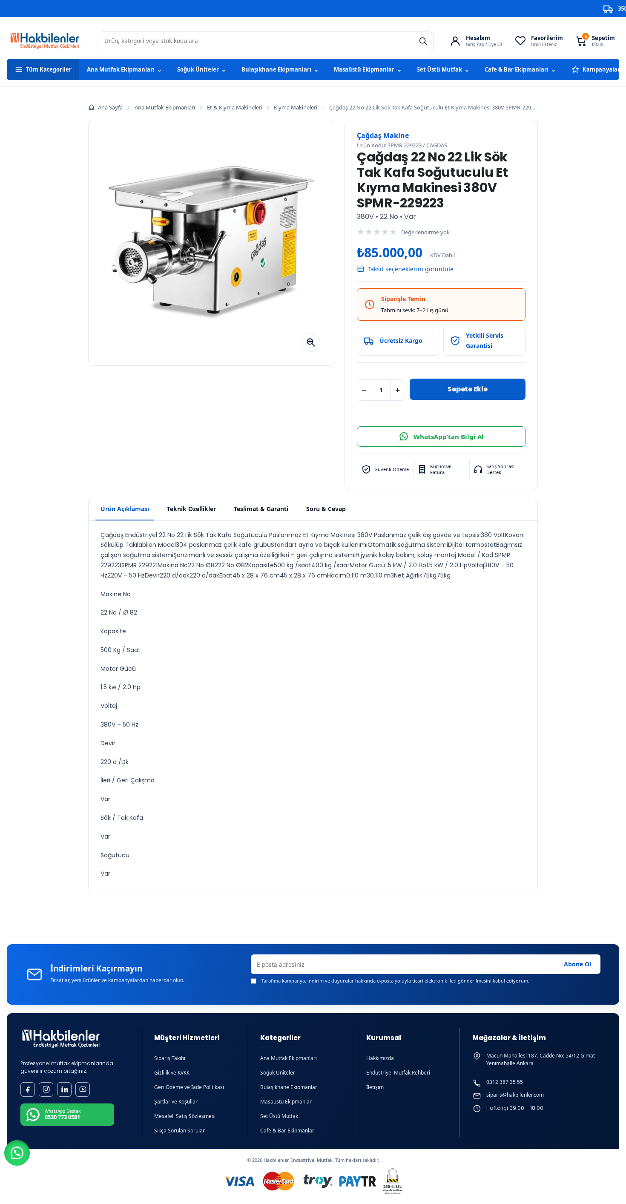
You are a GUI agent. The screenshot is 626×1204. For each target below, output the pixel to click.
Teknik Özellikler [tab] (191, 509)
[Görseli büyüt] (311, 342)
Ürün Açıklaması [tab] (125, 509)
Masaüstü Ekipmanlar (368, 69)
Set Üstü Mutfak (443, 69)
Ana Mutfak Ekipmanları (124, 69)
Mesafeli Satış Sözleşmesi (184, 1116)
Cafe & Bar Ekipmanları (520, 69)
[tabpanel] (313, 706)
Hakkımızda (380, 1058)
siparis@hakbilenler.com (515, 1095)
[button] (17, 1153)
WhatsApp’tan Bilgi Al (449, 436)
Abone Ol (577, 964)
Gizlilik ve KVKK (172, 1072)
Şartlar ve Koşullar (176, 1101)
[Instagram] (46, 1089)
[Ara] (423, 41)
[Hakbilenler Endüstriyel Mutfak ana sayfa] (60, 1039)
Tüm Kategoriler (49, 69)
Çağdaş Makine (383, 135)
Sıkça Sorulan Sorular (179, 1130)
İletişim (375, 1087)
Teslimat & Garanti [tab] (261, 509)
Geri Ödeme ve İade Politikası (189, 1087)
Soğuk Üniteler (201, 69)
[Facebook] (27, 1089)
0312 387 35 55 (504, 1082)
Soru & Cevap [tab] (326, 509)
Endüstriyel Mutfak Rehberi (398, 1072)
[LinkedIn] (64, 1089)
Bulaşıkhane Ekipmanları (280, 69)
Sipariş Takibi (169, 1058)
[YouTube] (82, 1089)
